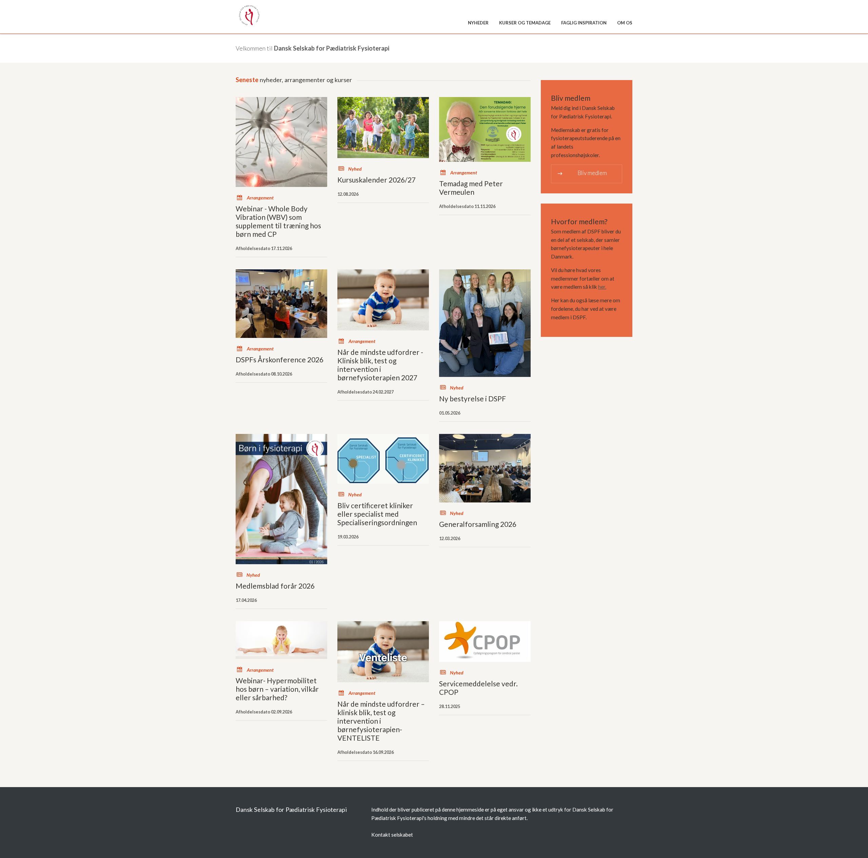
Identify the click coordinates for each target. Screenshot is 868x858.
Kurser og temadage (525, 22)
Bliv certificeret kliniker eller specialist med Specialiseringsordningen (377, 514)
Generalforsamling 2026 (477, 524)
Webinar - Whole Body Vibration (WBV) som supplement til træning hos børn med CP (278, 221)
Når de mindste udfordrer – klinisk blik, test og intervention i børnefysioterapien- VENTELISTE (381, 721)
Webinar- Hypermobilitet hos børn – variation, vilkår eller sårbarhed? (277, 689)
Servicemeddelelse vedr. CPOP (478, 687)
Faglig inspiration (584, 22)
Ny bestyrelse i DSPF (472, 398)
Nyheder (478, 22)
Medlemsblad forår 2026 (275, 585)
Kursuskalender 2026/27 (376, 179)
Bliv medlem (581, 173)
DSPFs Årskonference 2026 (279, 359)
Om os (624, 22)
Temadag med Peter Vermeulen (471, 187)
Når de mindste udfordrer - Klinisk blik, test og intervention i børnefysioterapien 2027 (380, 365)
